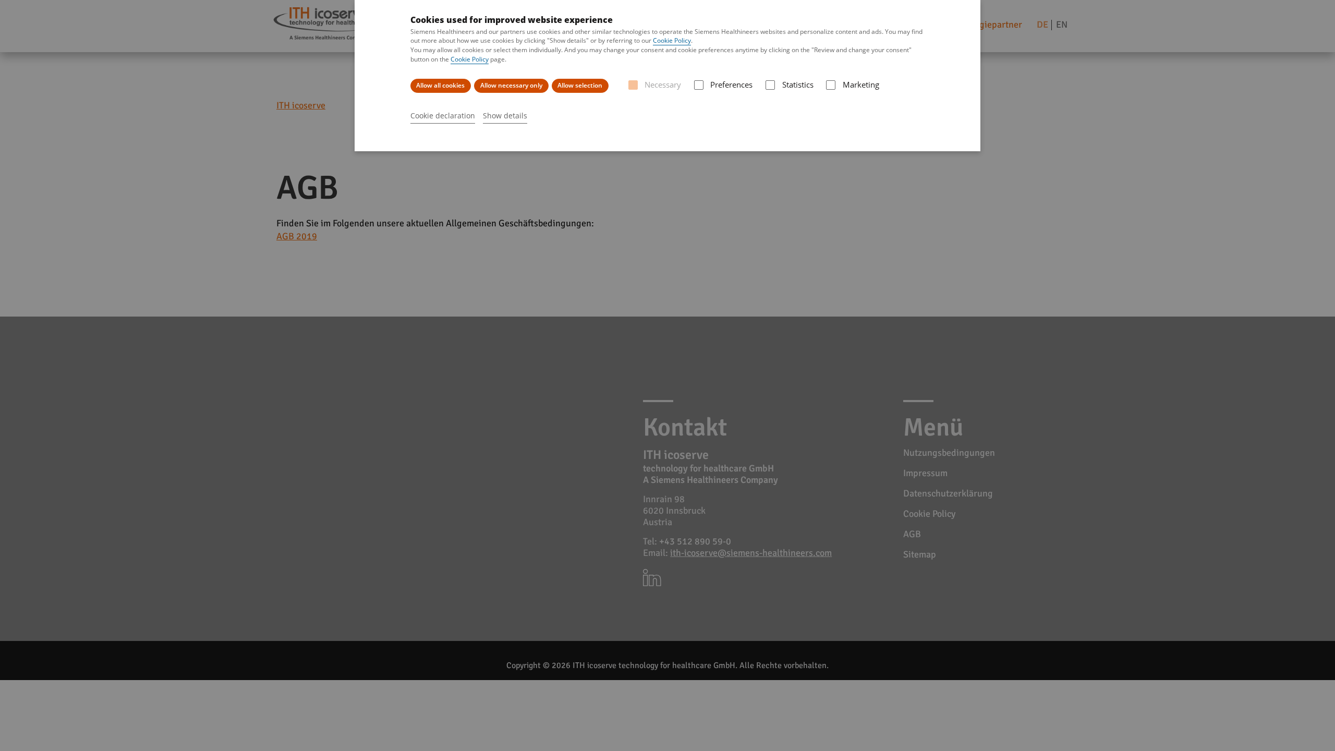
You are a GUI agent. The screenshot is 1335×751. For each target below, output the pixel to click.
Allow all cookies (440, 85)
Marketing (861, 84)
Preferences (731, 84)
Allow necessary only (511, 85)
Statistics (797, 84)
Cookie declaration (442, 115)
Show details (505, 115)
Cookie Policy (672, 40)
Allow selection (579, 85)
